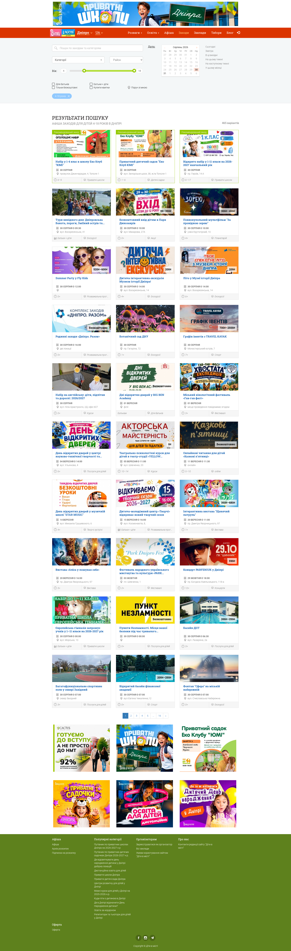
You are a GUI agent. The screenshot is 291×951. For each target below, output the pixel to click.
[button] (84, 32)
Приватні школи (95, 180)
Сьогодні (210, 46)
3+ (186, 413)
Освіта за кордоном (105, 910)
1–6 (123, 180)
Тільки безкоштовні (66, 87)
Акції (153, 238)
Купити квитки (102, 87)
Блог (230, 33)
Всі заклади (142, 848)
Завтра (209, 51)
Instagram (145, 938)
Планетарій (221, 238)
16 (159, 715)
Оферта (56, 929)
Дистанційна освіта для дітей (110, 870)
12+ (187, 588)
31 (165, 73)
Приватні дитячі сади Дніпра (109, 879)
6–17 (188, 180)
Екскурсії (91, 238)
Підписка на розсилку (64, 852)
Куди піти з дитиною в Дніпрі (109, 898)
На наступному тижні (217, 63)
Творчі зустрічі (94, 529)
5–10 (188, 471)
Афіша (169, 33)
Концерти (220, 588)
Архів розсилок (60, 848)
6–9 (60, 180)
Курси (90, 413)
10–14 (124, 471)
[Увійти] (239, 33)
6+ (186, 296)
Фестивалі (220, 413)
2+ (122, 588)
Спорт (218, 354)
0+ (122, 238)
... (153, 715)
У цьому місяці (213, 67)
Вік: (54, 71)
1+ (122, 354)
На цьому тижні (214, 59)
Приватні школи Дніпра (107, 874)
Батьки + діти (101, 84)
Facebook (139, 938)
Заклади (200, 33)
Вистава (219, 529)
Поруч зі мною (139, 87)
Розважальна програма (98, 296)
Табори (216, 33)
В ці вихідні (211, 55)
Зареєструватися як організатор (154, 844)
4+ (186, 238)
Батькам (122, 413)
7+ (186, 354)
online (218, 471)
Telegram (152, 938)
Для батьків (62, 84)
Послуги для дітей (96, 471)
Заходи (184, 33)
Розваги (134, 33)
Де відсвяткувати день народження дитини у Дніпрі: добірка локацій (110, 863)
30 (196, 69)
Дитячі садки (158, 180)
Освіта (152, 33)
